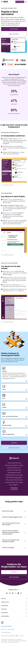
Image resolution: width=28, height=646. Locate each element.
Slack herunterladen (5, 626)
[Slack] (4, 2)
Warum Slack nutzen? (7, 511)
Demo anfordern (14, 34)
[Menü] (26, 2)
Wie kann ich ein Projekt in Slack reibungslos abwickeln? (10, 540)
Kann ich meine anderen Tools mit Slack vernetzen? (11, 523)
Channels (19, 138)
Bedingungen (11, 629)
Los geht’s (14, 442)
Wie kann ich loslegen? (8, 547)
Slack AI (21, 285)
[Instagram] (9, 593)
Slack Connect (14, 290)
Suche (20, 152)
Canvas (10, 199)
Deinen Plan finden (14, 447)
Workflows (8, 213)
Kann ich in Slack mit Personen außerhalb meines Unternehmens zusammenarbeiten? (11, 532)
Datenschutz (4, 629)
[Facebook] (12, 593)
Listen (6, 208)
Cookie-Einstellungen (6, 632)
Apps (8, 220)
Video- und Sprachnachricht (16, 277)
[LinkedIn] (6, 593)
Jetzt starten (20, 2)
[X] (15, 593)
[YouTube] (18, 593)
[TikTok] (21, 593)
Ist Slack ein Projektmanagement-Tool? (12, 517)
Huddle (11, 271)
